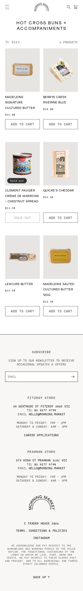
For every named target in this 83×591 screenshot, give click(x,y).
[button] (7, 7)
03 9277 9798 (45, 464)
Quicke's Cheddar (58, 190)
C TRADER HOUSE (41, 523)
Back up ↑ (41, 577)
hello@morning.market (47, 414)
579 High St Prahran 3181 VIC (41, 460)
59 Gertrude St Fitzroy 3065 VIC (41, 406)
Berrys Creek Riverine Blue (55, 100)
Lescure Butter (19, 284)
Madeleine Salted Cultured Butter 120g (58, 290)
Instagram (41, 538)
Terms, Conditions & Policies (41, 530)
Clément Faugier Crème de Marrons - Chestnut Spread (22, 196)
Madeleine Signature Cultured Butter (20, 103)
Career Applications (41, 435)
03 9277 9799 (45, 410)
